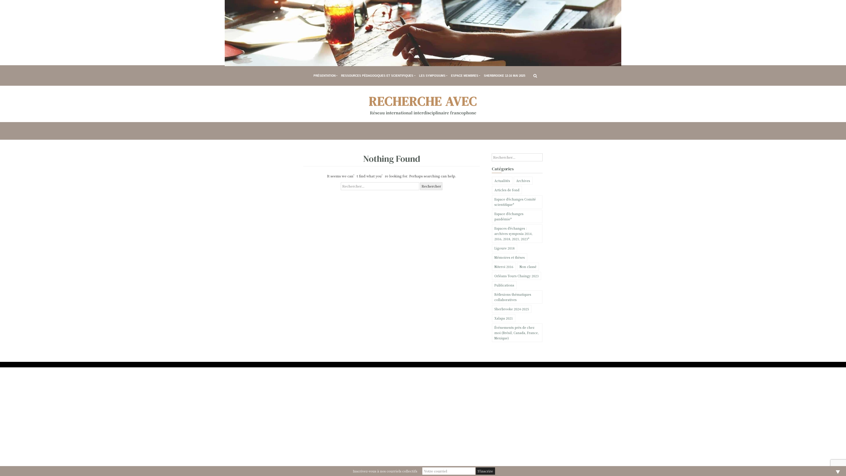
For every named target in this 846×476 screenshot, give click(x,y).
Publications (504, 285)
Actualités (502, 180)
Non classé (527, 266)
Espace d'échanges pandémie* (508, 216)
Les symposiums (432, 75)
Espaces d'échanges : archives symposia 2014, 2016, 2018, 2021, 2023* (513, 233)
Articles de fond (506, 190)
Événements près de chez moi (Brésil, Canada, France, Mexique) (516, 332)
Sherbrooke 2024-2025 (511, 309)
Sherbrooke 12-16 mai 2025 (504, 75)
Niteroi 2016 (503, 266)
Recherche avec (423, 101)
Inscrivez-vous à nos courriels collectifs (385, 471)
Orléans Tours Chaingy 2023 (516, 276)
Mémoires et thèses (509, 257)
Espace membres (464, 75)
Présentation (325, 75)
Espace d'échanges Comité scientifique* (515, 202)
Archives (523, 180)
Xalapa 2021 (503, 318)
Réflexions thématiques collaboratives (512, 297)
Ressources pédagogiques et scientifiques (377, 75)
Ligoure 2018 (504, 248)
